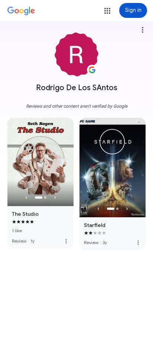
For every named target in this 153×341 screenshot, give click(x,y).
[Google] (21, 11)
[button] (107, 10)
